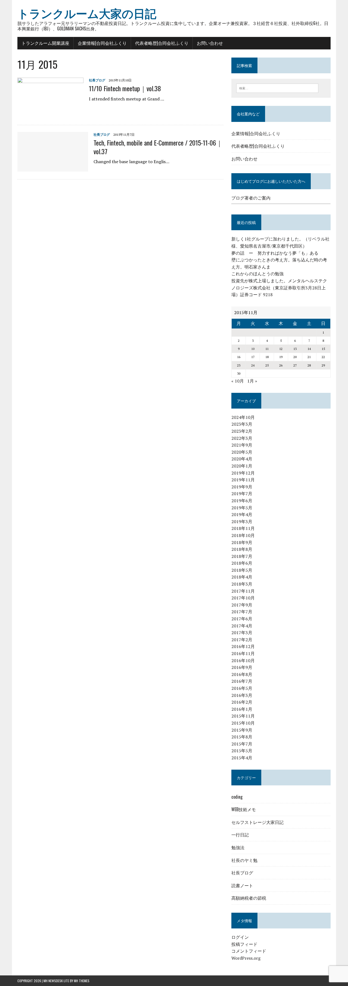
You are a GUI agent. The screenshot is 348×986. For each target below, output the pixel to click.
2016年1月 (241, 709)
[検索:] (277, 88)
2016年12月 (243, 646)
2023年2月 (241, 431)
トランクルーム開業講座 (45, 43)
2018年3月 (241, 584)
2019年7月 (241, 494)
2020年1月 (241, 466)
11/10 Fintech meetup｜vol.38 (125, 88)
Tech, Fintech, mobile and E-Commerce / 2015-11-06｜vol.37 (158, 147)
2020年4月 (241, 459)
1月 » (252, 381)
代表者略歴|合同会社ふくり (161, 43)
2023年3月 (241, 424)
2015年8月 (241, 737)
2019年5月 (241, 508)
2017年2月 (241, 640)
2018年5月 (241, 570)
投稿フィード (244, 944)
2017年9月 (241, 605)
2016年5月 (241, 688)
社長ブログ (97, 80)
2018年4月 (241, 577)
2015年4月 (241, 758)
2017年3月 (241, 633)
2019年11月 (243, 480)
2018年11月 (243, 528)
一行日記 (240, 834)
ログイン (240, 937)
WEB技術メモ (243, 809)
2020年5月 (241, 452)
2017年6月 (241, 619)
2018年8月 (241, 549)
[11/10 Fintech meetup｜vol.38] (50, 114)
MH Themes (81, 980)
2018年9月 (241, 542)
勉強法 (237, 847)
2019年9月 (241, 487)
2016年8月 (241, 674)
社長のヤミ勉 (244, 860)
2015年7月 (241, 744)
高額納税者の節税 (248, 898)
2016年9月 (241, 667)
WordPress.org (245, 958)
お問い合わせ (210, 43)
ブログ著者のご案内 (251, 198)
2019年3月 (241, 521)
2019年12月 (243, 473)
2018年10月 (243, 535)
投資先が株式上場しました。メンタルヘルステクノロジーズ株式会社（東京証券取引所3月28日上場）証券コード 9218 (279, 288)
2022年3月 (241, 438)
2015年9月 (241, 730)
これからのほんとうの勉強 (257, 274)
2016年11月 (243, 653)
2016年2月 (241, 702)
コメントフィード (248, 951)
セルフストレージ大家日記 (257, 822)
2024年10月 (243, 417)
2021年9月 (241, 445)
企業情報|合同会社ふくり (102, 43)
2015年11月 (243, 716)
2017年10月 (243, 598)
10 (252, 349)
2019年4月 (241, 514)
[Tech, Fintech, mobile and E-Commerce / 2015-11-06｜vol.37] (52, 168)
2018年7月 (241, 556)
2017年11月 (243, 591)
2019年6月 (241, 501)
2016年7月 (241, 681)
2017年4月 (241, 626)
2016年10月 (243, 660)
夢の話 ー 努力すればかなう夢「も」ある (274, 253)
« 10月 (237, 381)
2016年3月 (241, 695)
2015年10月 (243, 723)
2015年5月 (241, 751)
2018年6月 (241, 563)
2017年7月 (241, 612)
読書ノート (242, 885)
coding (237, 797)
